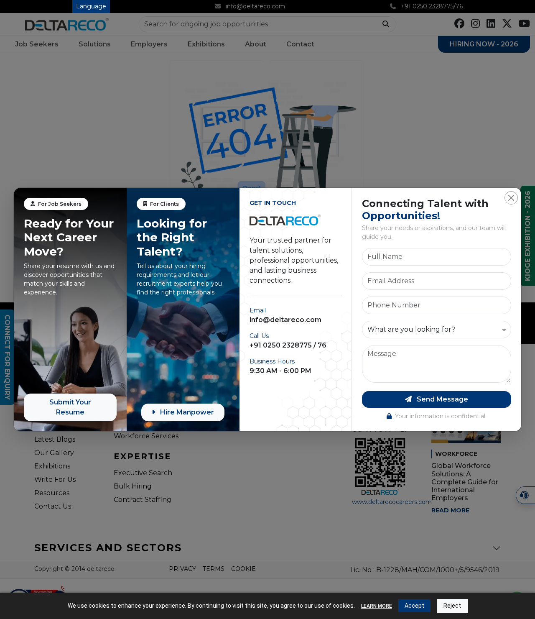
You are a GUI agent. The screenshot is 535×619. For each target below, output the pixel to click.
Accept (414, 605)
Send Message (441, 399)
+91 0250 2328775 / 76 (288, 345)
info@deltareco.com (285, 320)
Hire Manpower (186, 412)
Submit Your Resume (70, 407)
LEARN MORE (376, 606)
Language (91, 6)
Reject (452, 605)
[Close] (511, 198)
